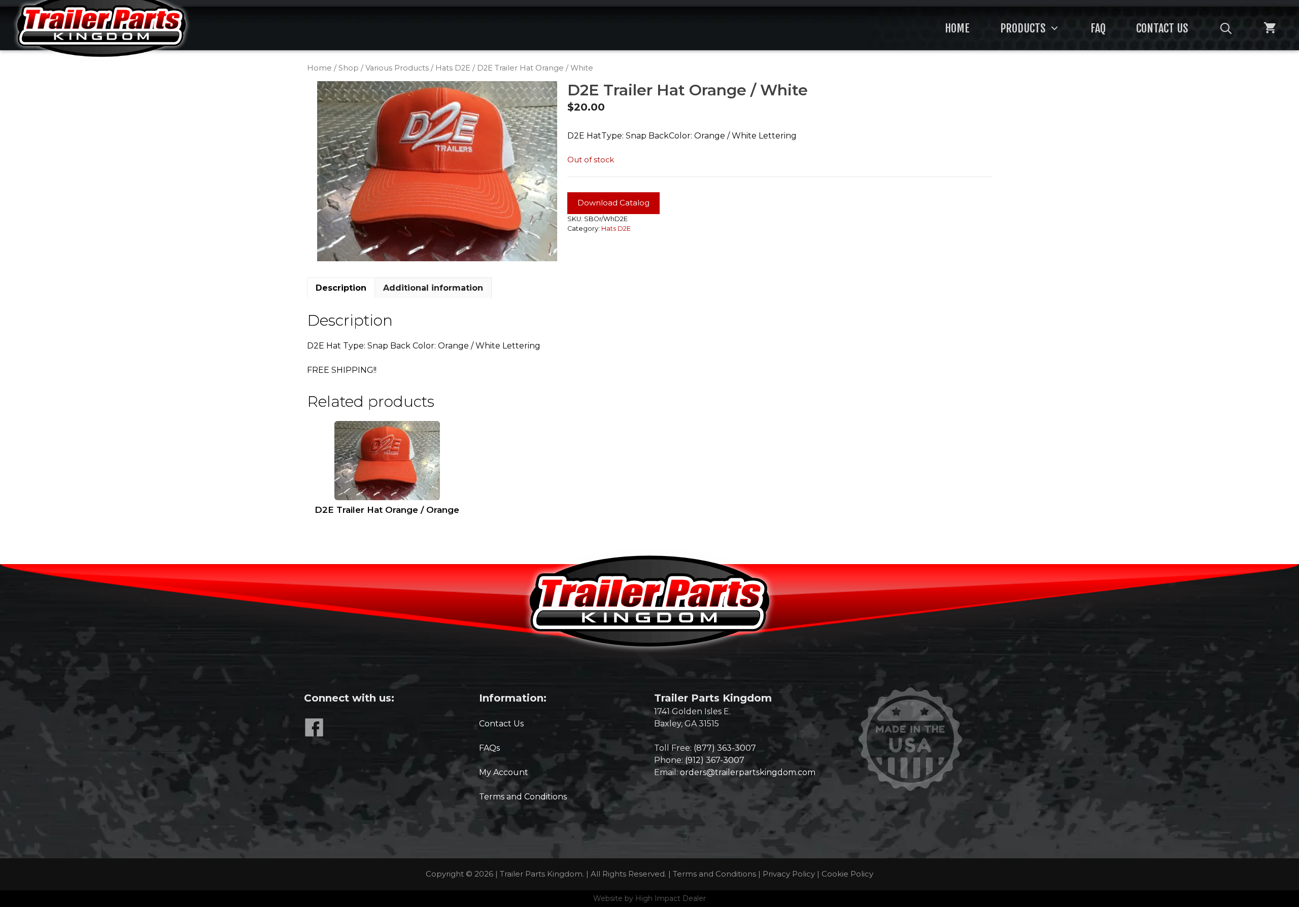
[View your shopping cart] (1269, 28)
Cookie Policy (847, 874)
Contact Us (1162, 28)
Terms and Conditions (523, 796)
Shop (348, 68)
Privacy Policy (789, 874)
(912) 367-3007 (714, 760)
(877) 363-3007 (725, 748)
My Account (503, 772)
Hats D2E (452, 68)
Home (957, 28)
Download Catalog (613, 202)
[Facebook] (316, 735)
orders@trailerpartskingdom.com (747, 772)
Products (1023, 28)
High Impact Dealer (670, 898)
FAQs (489, 748)
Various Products (397, 68)
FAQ (1098, 28)
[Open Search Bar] (1226, 28)
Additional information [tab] (433, 288)
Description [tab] (341, 288)
